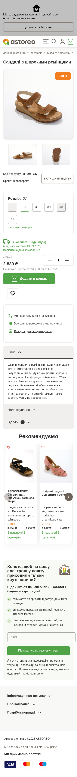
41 (12, 219)
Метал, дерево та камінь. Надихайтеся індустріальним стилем (30, 16)
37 (24, 207)
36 (12, 207)
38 (36, 207)
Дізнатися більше (38, 27)
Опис (11, 352)
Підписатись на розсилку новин (38, 650)
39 (49, 207)
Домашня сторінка (14, 52)
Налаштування (19, 410)
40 (61, 207)
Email (14, 636)
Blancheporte (21, 181)
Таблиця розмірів (20, 227)
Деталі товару (33, 539)
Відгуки (15, 422)
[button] (8, 497)
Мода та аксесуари (58, 52)
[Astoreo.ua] (19, 42)
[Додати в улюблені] (12, 293)
